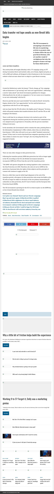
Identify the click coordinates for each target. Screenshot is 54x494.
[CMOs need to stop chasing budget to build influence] (7, 377)
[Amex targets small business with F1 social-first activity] (7, 437)
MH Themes (18, 492)
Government (35, 215)
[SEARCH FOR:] (44, 26)
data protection (16, 215)
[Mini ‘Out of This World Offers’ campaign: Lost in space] (7, 422)
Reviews (20, 19)
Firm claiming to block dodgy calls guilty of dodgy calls (20, 481)
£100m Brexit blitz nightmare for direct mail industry (21, 200)
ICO (41, 215)
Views (14, 19)
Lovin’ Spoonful (41, 19)
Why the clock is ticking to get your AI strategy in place (25, 359)
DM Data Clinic (7, 22)
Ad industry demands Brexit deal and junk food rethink (21, 202)
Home (5, 1)
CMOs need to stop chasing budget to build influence (24, 374)
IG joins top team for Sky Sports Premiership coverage (24, 442)
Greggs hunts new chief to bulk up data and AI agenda (45, 481)
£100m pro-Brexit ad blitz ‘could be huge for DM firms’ (21, 207)
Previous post (23, 230)
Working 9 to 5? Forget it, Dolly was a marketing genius (8, 462)
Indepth (33, 19)
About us (15, 22)
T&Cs (9, 1)
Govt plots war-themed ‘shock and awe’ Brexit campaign (21, 196)
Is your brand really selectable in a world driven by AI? (24, 351)
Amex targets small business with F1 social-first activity (25, 435)
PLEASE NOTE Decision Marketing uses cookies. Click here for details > (17, 4)
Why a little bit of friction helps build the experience (27, 335)
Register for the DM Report (17, 1)
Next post (32, 230)
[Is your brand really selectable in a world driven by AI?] (7, 354)
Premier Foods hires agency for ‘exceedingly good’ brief (33, 481)
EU (30, 215)
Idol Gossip (26, 19)
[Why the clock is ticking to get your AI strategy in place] (7, 362)
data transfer (25, 215)
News (9, 19)
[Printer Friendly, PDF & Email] (10, 213)
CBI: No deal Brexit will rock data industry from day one (21, 209)
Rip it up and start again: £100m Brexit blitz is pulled (21, 198)
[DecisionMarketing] (27, 8)
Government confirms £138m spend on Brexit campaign (21, 205)
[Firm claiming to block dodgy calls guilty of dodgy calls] (20, 474)
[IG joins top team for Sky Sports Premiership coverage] (7, 445)
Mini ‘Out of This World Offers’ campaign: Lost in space (24, 419)
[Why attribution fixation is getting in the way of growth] (7, 369)
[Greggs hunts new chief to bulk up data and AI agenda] (45, 474)
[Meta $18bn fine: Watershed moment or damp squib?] (7, 430)
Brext (9, 215)
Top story (30, 458)
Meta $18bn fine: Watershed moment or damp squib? (24, 427)
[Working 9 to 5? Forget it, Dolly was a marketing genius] (8, 455)
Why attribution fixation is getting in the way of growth (25, 367)
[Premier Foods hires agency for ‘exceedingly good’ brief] (33, 474)
